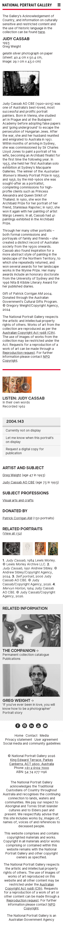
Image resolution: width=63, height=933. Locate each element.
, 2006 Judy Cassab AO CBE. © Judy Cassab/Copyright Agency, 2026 (27, 580)
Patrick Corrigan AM (17, 518)
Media (44, 735)
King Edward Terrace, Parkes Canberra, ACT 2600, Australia (31, 762)
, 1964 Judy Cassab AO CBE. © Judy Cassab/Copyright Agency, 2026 (29, 592)
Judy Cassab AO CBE (19, 482)
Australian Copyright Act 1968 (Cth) (29, 333)
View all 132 (12, 533)
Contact (31, 735)
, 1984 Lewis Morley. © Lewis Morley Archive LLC (29, 562)
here (41, 32)
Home (18, 735)
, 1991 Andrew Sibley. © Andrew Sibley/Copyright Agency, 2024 (30, 572)
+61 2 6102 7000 (36, 768)
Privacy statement (18, 740)
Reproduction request (19, 353)
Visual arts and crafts (18, 500)
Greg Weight (12, 46)
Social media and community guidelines (32, 743)
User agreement (46, 740)
